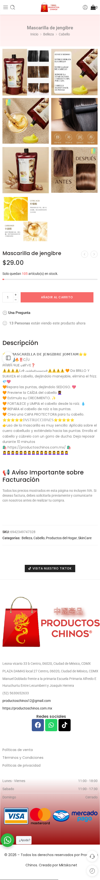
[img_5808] (74, 72)
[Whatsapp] (51, 725)
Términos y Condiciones (22, 757)
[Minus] (15, 299)
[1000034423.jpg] (25, 219)
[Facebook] (38, 725)
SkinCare (85, 538)
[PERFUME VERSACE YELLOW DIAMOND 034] (94, 254)
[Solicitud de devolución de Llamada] (92, 856)
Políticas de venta (17, 749)
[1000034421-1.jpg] (74, 170)
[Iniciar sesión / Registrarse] (85, 7)
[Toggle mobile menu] (5, 7)
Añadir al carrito (57, 297)
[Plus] (15, 294)
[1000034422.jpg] (25, 121)
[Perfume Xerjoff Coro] (84, 254)
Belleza (48, 34)
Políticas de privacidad (21, 765)
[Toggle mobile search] (12, 7)
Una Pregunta (18, 313)
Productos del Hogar (61, 538)
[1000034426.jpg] (25, 170)
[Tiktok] (64, 725)
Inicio (34, 34)
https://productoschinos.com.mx (27, 708)
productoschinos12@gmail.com (26, 701)
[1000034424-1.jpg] (74, 121)
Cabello (64, 34)
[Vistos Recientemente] (92, 870)
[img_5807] (25, 72)
